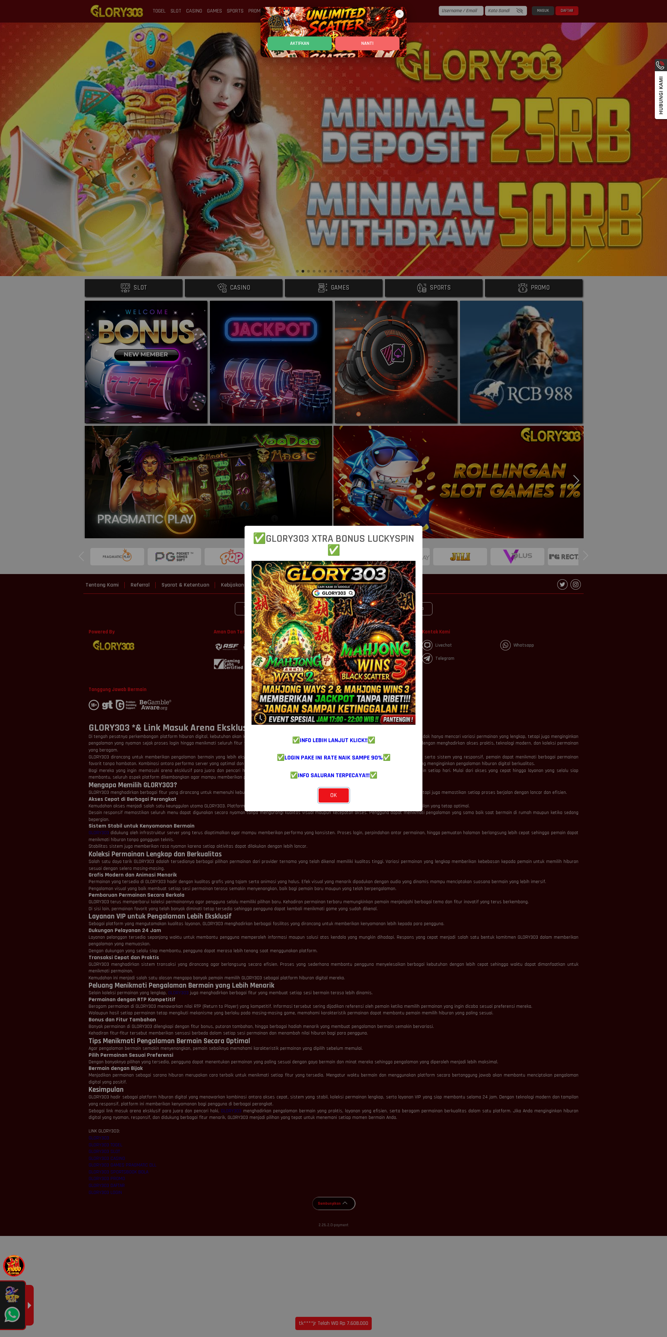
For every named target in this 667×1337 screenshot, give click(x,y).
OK (333, 795)
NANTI (367, 43)
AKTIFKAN (299, 43)
